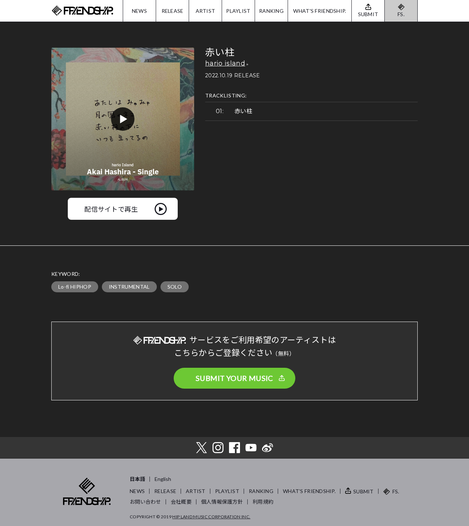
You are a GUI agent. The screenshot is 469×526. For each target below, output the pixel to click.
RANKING (271, 11)
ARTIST (205, 11)
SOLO (174, 287)
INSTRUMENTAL (129, 287)
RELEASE (173, 11)
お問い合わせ (145, 502)
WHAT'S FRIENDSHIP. (319, 11)
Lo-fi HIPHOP (74, 287)
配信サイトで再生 (111, 209)
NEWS (139, 11)
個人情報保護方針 (222, 502)
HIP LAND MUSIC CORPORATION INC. (211, 516)
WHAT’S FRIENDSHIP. (309, 491)
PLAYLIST (238, 11)
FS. (401, 14)
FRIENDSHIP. (82, 10)
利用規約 (262, 502)
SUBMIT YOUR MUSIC (234, 378)
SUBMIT (363, 491)
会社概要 (181, 502)
